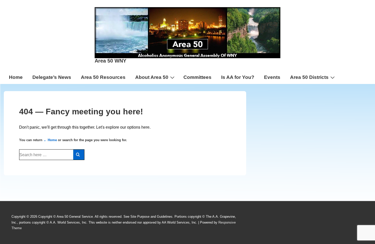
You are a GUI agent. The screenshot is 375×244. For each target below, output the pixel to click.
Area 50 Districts (309, 77)
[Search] (78, 155)
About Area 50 (151, 77)
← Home (50, 140)
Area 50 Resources (103, 77)
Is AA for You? (237, 77)
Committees (197, 77)
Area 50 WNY (110, 61)
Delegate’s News (51, 77)
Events (272, 77)
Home (16, 77)
